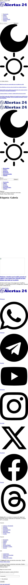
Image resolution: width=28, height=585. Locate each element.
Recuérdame (4, 579)
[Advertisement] (14, 215)
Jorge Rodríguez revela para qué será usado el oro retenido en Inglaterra (13, 87)
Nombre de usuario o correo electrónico (9, 572)
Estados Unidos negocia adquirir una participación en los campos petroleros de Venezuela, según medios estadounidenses (13, 90)
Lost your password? (5, 584)
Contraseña (2, 576)
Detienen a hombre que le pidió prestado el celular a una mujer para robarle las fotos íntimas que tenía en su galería (13, 278)
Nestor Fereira (5, 288)
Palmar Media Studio (5, 561)
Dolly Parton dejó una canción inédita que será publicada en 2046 (12, 84)
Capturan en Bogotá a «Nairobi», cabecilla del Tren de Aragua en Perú (13, 93)
